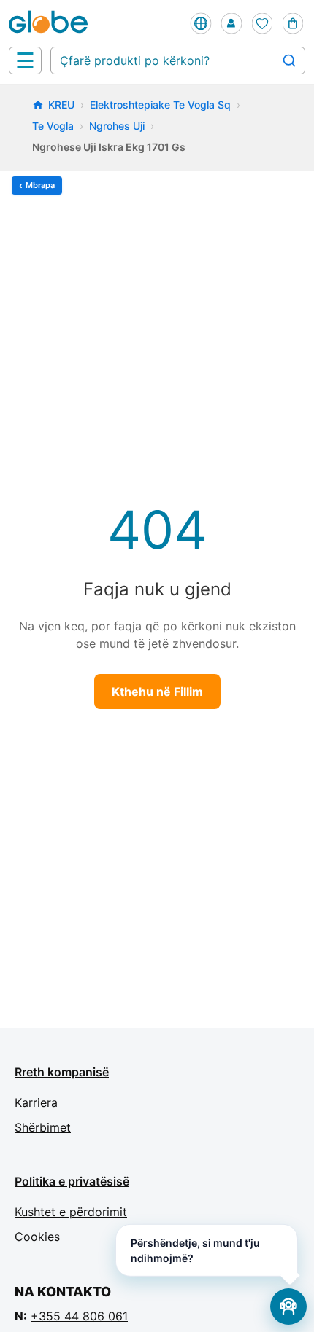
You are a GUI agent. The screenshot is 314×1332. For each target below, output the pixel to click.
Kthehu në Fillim (157, 691)
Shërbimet (43, 1127)
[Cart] (292, 23)
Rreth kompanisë (62, 1072)
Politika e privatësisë (72, 1181)
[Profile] (231, 23)
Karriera (36, 1102)
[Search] (289, 60)
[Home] (51, 23)
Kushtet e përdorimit (71, 1211)
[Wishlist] (262, 23)
